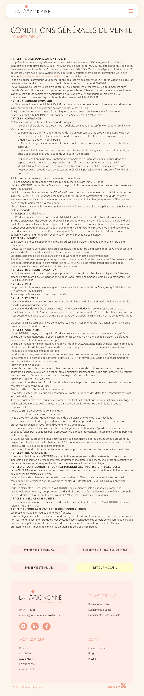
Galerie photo (27, 669)
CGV (15, 687)
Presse (92, 658)
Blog (91, 653)
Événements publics (39, 549)
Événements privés (99, 604)
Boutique (24, 648)
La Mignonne (27, 664)
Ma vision (25, 653)
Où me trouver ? (97, 648)
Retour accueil (105, 567)
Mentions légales (32, 687)
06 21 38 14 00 (27, 610)
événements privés (39, 567)
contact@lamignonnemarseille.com (40, 615)
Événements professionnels (105, 549)
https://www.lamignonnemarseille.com (43, 76)
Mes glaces (26, 658)
